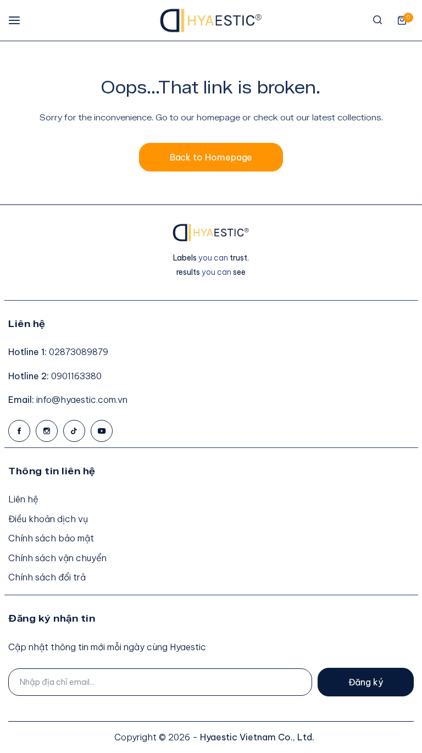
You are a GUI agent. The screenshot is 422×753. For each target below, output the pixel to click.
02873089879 (78, 351)
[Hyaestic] (211, 20)
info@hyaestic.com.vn (81, 399)
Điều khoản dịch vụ (48, 518)
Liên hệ (23, 499)
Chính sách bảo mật (51, 538)
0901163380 (76, 375)
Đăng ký (365, 682)
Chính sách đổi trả (47, 577)
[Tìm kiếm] (377, 20)
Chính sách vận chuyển (57, 557)
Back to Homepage (211, 157)
